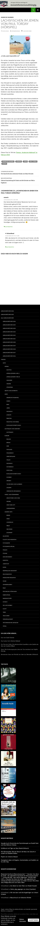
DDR (8, 446)
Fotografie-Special (9, 546)
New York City (11, 504)
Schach (5, 601)
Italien (8, 459)
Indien (8, 401)
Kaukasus (9, 411)
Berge (8, 515)
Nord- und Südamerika (12, 494)
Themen (3, 359)
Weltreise (9, 529)
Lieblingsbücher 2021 (9, 338)
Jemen (25, 161)
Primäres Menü (38, 10)
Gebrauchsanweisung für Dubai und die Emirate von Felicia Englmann (18, 180)
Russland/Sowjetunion (14, 425)
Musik (4, 581)
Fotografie (6, 543)
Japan (8, 408)
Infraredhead (15, 31)
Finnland (9, 449)
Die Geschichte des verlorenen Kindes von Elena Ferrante (17, 173)
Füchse (5, 553)
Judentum (6, 563)
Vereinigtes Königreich (14, 491)
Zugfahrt (9, 532)
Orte (4, 363)
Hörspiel (18, 161)
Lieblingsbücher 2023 (9, 331)
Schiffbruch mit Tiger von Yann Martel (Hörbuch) (15, 848)
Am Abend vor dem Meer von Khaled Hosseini (23, 886)
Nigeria (9, 383)
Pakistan (9, 418)
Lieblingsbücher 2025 (7, 314)
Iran (8, 404)
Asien (6, 394)
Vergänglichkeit (8, 619)
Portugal (9, 470)
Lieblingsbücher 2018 (9, 349)
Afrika (7, 366)
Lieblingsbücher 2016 (9, 356)
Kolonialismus (7, 574)
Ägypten (9, 369)
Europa (7, 435)
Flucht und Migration (9, 539)
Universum (10, 522)
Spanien (9, 480)
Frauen (5, 549)
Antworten (9, 226)
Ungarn (9, 487)
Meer (8, 518)
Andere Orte (8, 511)
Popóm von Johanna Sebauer (9, 857)
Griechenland (11, 456)
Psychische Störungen (10, 591)
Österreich (10, 466)
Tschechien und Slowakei (14, 484)
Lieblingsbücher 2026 (7, 311)
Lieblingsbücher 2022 (9, 335)
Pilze (4, 588)
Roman (4, 163)
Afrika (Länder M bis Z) (13, 376)
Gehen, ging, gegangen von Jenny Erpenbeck (23, 889)
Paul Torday (33, 161)
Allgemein (6, 536)
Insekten (5, 560)
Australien (10, 432)
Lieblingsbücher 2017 (9, 352)
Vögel (5, 626)
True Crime (6, 615)
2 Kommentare (27, 31)
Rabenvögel (6, 594)
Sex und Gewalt (7, 605)
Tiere (4, 612)
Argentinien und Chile (13, 498)
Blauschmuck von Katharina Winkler (20, 897)
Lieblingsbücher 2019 (9, 345)
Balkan (9, 439)
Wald (8, 525)
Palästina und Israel (13, 421)
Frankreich (10, 453)
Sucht (5, 608)
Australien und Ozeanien (12, 428)
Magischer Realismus (9, 577)
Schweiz (9, 477)
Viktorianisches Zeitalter (10, 622)
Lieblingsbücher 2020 (9, 342)
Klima (4, 567)
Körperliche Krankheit (10, 570)
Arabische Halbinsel (7, 17)
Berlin (8, 442)
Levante (9, 414)
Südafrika (10, 387)
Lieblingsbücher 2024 (9, 328)
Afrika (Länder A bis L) (13, 373)
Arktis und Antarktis (11, 390)
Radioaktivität (7, 598)
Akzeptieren (33, 920)
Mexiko (9, 501)
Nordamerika (11, 508)
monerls (6, 197)
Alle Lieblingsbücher (7, 318)
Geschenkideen (7, 556)
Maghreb (9, 380)
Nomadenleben (7, 584)
